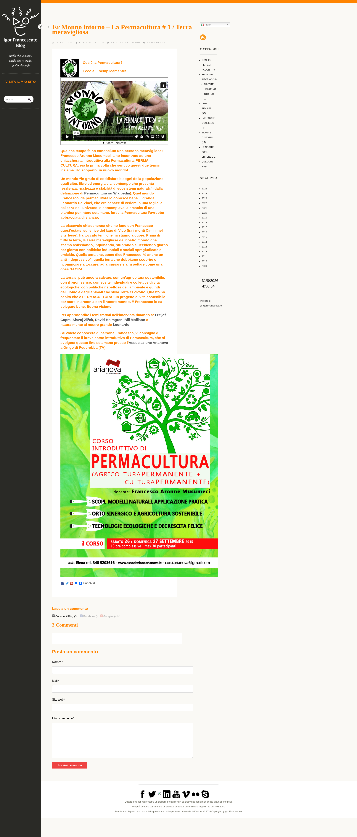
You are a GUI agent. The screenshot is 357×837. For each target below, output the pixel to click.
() (90, 616)
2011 (204, 256)
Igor (101, 42)
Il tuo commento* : (63, 718)
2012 (204, 251)
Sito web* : (59, 699)
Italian (207, 24)
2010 (204, 261)
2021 (204, 208)
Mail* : (56, 680)
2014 (204, 242)
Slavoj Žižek (83, 320)
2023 (204, 198)
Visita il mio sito (20, 82)
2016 (204, 232)
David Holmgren (109, 320)
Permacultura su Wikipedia (107, 193)
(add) (111, 616)
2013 (204, 246)
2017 (204, 227)
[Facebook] (62, 583)
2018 (204, 222)
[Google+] (71, 583)
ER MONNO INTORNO (125, 42)
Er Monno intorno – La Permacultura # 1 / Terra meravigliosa (122, 29)
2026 (204, 188)
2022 (204, 203)
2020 (204, 213)
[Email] (76, 583)
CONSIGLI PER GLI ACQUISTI (207, 65)
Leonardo (121, 325)
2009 (204, 266)
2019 (204, 217)
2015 (204, 237)
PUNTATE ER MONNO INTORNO (210, 89)
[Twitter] (67, 583)
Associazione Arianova (148, 343)
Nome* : (57, 662)
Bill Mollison (134, 320)
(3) (66, 616)
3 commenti (156, 42)
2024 (204, 193)
